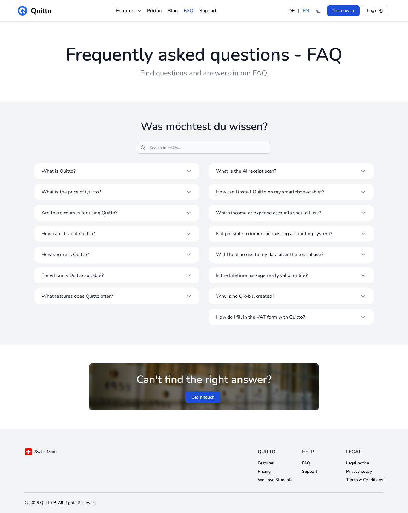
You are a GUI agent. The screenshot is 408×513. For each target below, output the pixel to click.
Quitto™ (48, 503)
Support (208, 10)
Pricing (154, 10)
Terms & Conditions (364, 480)
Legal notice (357, 463)
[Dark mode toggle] (319, 11)
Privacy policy (359, 471)
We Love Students (275, 480)
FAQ (188, 10)
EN (306, 10)
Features (126, 10)
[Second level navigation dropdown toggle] (138, 10)
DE (292, 10)
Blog (173, 10)
